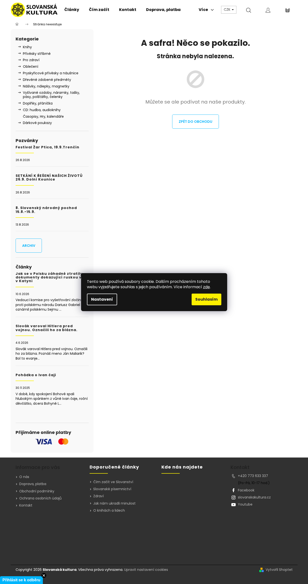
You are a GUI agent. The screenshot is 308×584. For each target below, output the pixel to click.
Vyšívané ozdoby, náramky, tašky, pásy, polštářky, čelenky (51, 94)
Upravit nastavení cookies (146, 569)
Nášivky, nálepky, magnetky (46, 86)
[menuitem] (71, 9)
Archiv (28, 245)
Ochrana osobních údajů (40, 498)
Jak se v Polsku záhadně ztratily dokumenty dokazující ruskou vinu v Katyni (52, 277)
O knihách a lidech (109, 510)
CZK (227, 9)
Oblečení (30, 66)
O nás (24, 476)
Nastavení (102, 299)
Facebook (246, 490)
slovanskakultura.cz (254, 497)
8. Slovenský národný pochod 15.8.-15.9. (46, 210)
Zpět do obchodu (195, 121)
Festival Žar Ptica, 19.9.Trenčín (47, 147)
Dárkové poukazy (37, 122)
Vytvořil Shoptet (279, 569)
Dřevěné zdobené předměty (47, 79)
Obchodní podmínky (36, 491)
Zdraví (98, 496)
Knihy (27, 47)
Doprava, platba (32, 483)
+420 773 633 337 (253, 475)
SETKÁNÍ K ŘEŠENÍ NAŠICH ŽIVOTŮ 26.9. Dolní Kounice (49, 178)
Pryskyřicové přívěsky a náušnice (50, 73)
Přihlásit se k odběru (21, 580)
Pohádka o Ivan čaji (36, 375)
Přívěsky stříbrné (37, 53)
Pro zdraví (31, 59)
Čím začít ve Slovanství (113, 482)
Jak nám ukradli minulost (114, 503)
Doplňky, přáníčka (38, 103)
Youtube (245, 504)
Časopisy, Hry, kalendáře (43, 116)
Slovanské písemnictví (112, 489)
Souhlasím (206, 299)
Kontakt (25, 505)
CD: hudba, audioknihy (42, 109)
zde (206, 287)
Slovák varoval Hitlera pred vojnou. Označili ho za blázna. (46, 328)
